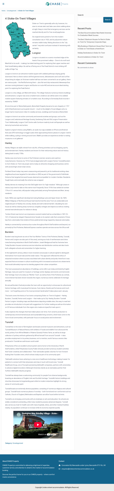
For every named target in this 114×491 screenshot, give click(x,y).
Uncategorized (11, 11)
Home (3, 11)
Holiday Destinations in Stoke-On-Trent (91, 53)
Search (80, 15)
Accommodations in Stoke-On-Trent (90, 57)
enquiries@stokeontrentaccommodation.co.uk (78, 469)
